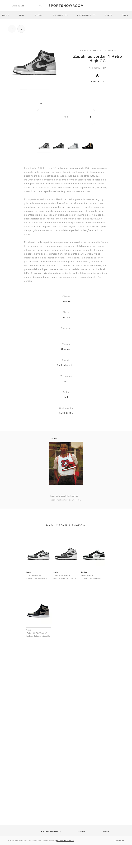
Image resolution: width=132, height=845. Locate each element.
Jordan (93, 50)
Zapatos (82, 50)
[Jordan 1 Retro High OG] (44, 145)
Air (66, 381)
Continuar (119, 840)
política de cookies (65, 840)
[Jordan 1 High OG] (58, 145)
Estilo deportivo (66, 365)
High (66, 397)
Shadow (66, 349)
